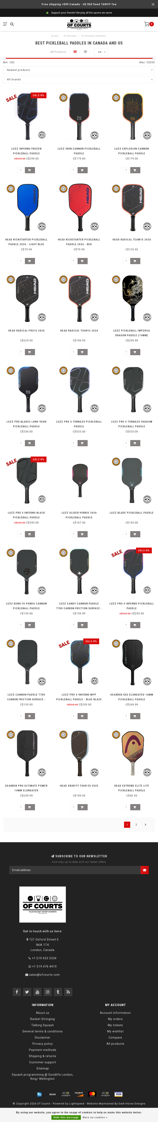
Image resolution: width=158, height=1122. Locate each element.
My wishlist (115, 1031)
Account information (115, 1012)
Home (55, 36)
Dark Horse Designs (132, 1103)
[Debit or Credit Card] (66, 1094)
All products (115, 1043)
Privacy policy (43, 1043)
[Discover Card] (79, 1094)
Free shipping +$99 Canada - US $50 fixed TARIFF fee (79, 4)
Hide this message (66, 1117)
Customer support (42, 1062)
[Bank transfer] (53, 1094)
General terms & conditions (42, 1031)
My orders (115, 1019)
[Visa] (118, 1094)
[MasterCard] (92, 1094)
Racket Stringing (42, 1019)
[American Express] (39, 1094)
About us (42, 1012)
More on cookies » (95, 1117)
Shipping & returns (42, 1056)
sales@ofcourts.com (44, 974)
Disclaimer (42, 1037)
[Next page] (146, 825)
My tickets (115, 1025)
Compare (115, 1037)
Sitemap (42, 1068)
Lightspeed (76, 1103)
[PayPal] (105, 1094)
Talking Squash (42, 1025)
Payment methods (42, 1050)
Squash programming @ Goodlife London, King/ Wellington (42, 1076)
